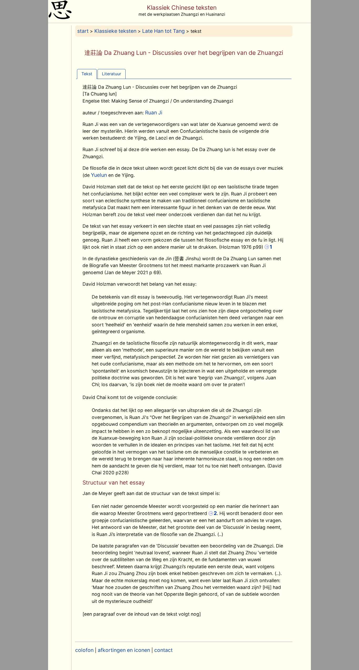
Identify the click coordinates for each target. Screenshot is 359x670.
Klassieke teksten (115, 31)
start (83, 31)
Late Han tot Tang (163, 31)
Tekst (86, 73)
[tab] (87, 74)
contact (163, 650)
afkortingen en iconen (124, 650)
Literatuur (111, 73)
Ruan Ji (153, 112)
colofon (84, 650)
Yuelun (99, 175)
